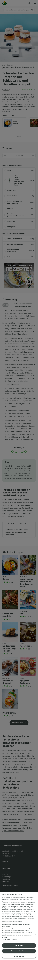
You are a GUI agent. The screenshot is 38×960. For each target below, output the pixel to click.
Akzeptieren (19, 945)
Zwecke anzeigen (19, 956)
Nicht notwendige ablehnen (19, 951)
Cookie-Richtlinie (17, 921)
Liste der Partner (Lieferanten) (9, 939)
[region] (19, 926)
